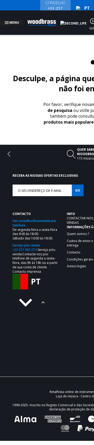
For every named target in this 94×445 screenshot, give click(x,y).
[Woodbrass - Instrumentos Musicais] (44, 19)
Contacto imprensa (27, 265)
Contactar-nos (80, 212)
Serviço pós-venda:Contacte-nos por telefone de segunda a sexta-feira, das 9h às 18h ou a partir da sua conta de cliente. (35, 252)
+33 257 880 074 (25, 243)
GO (77, 184)
